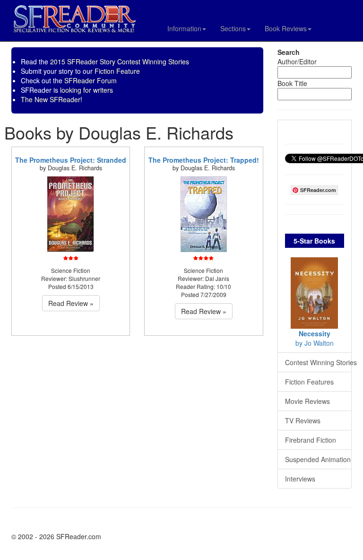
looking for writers (86, 90)
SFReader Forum (90, 80)
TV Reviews (302, 420)
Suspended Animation (318, 459)
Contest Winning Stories (318, 362)
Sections (233, 28)
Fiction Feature (117, 71)
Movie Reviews (307, 401)
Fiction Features (309, 381)
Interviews (300, 478)
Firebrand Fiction (310, 440)
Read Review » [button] (71, 303)
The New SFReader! (51, 99)
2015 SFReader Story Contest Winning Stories (119, 61)
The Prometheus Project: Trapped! (203, 160)
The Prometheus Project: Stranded (70, 160)
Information (184, 28)
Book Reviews (286, 28)
